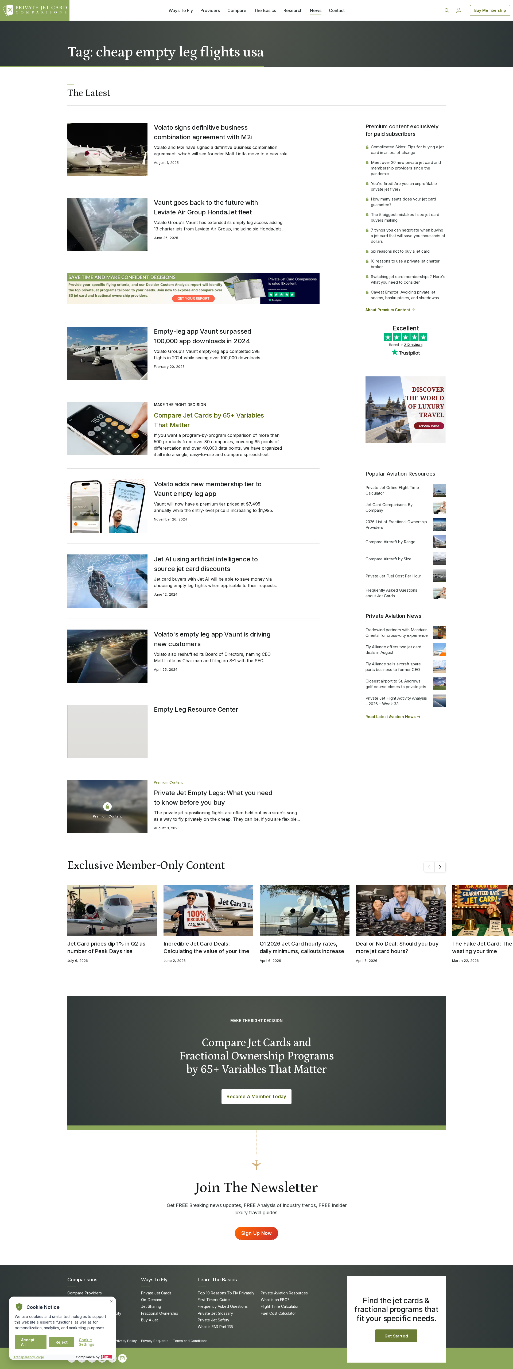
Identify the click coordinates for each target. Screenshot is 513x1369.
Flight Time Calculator (280, 1306)
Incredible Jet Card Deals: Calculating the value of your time (206, 947)
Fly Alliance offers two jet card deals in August (393, 649)
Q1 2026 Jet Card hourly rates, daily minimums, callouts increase (302, 947)
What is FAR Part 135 (215, 1326)
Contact (337, 10)
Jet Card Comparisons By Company (389, 507)
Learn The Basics (217, 1279)
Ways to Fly (154, 1279)
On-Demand (151, 1299)
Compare (236, 10)
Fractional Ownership (159, 1313)
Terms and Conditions (190, 1341)
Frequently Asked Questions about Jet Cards (391, 593)
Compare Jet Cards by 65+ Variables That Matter (209, 420)
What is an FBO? (275, 1299)
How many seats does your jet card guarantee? (403, 201)
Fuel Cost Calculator (278, 1313)
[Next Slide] (440, 867)
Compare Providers (84, 1293)
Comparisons (82, 1279)
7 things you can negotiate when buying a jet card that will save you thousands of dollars (408, 235)
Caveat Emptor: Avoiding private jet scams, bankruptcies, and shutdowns (405, 295)
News (315, 10)
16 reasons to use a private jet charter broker (405, 264)
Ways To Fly (181, 10)
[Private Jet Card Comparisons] (34, 10)
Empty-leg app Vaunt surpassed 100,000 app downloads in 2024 (202, 336)
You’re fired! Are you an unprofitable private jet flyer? (404, 186)
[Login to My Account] (459, 10)
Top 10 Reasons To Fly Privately (226, 1293)
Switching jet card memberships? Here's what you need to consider (408, 279)
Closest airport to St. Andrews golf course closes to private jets (396, 683)
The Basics (265, 10)
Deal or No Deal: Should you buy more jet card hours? (397, 947)
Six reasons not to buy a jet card (400, 251)
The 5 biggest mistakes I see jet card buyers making (405, 217)
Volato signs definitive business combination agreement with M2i (203, 132)
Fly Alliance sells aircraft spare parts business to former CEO (393, 666)
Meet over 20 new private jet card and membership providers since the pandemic (406, 168)
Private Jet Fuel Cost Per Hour (393, 576)
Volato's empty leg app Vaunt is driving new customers (212, 639)
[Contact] (122, 1358)
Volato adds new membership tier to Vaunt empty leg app (208, 489)
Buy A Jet (149, 1320)
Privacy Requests (155, 1341)
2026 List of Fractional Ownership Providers (396, 524)
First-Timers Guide (214, 1299)
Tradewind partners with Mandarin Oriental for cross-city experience (397, 632)
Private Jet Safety (213, 1320)
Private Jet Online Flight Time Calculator (392, 490)
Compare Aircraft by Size (388, 558)
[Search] (447, 10)
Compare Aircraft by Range (390, 541)
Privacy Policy (126, 1341)
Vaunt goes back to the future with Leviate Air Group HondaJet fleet (206, 207)
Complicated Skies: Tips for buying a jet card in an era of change (407, 149)
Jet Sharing (151, 1306)
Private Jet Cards (156, 1293)
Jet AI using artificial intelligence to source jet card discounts (206, 564)
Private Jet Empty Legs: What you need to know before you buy (213, 797)
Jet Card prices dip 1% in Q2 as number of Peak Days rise (106, 947)
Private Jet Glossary (215, 1313)
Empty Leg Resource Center (196, 709)
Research (292, 10)
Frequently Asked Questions (223, 1306)
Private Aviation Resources (284, 1293)
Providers (210, 10)
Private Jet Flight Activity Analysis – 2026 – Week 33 (396, 701)
